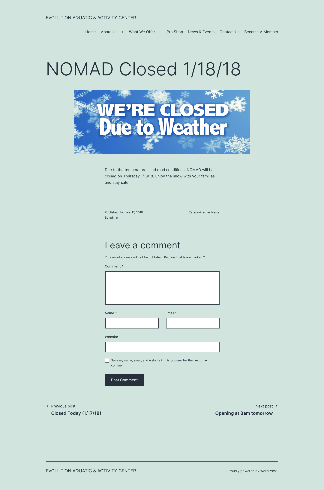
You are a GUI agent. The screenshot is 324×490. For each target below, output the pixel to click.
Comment (114, 266)
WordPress (268, 471)
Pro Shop (175, 32)
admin (113, 217)
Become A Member (261, 32)
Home (90, 32)
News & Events (201, 32)
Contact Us (229, 32)
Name (111, 313)
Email (171, 313)
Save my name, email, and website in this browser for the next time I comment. (159, 362)
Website (111, 337)
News (215, 212)
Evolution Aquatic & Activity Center (91, 17)
